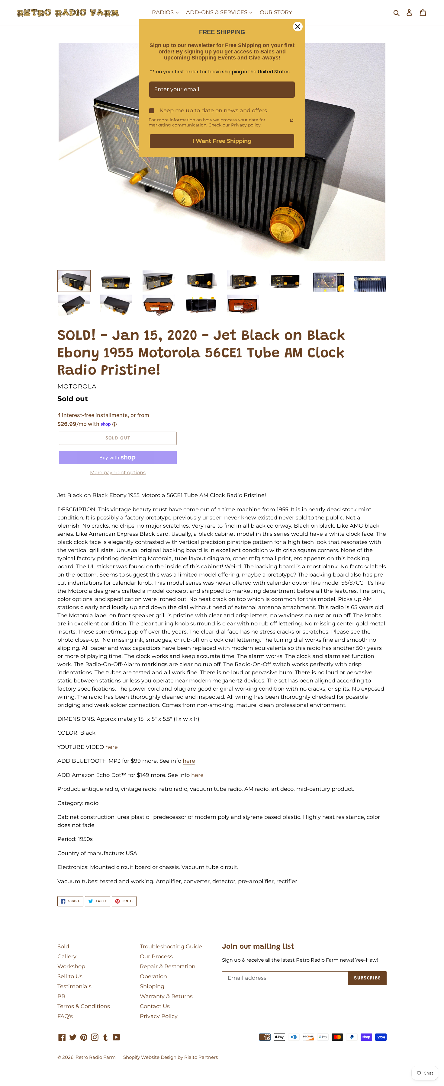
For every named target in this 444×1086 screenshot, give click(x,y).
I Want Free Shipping (222, 141)
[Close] (298, 26)
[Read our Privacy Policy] (291, 120)
